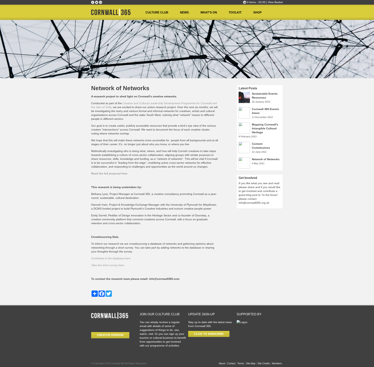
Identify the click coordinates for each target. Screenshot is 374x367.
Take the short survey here (107, 265)
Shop (257, 12)
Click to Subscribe (209, 333)
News (184, 12)
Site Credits (264, 363)
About (222, 363)
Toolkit (235, 12)
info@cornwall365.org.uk (254, 202)
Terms (240, 363)
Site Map (250, 363)
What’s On (208, 12)
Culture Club (157, 12)
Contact (231, 363)
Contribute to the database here (111, 258)
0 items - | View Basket (264, 2)
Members (277, 363)
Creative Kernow (110, 335)
